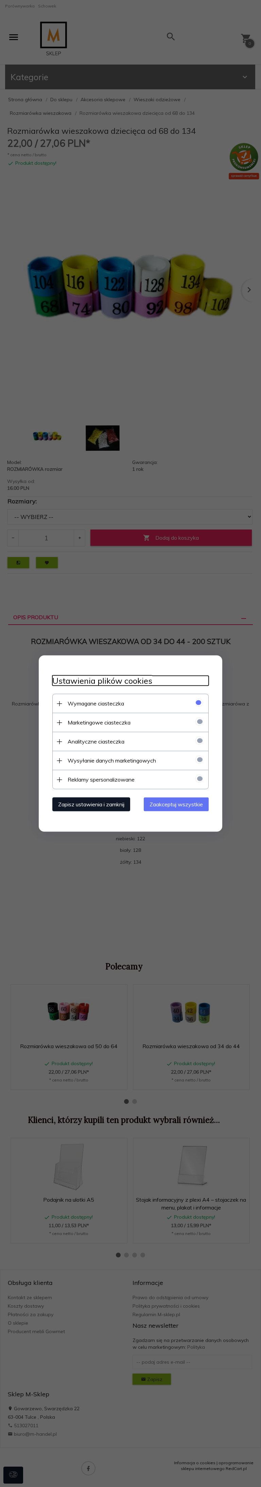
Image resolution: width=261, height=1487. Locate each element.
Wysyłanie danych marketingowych (112, 760)
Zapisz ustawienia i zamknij (91, 804)
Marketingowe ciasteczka (99, 722)
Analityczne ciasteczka (96, 741)
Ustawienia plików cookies (102, 681)
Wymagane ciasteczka (96, 703)
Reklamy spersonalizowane (101, 779)
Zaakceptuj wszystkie (176, 804)
